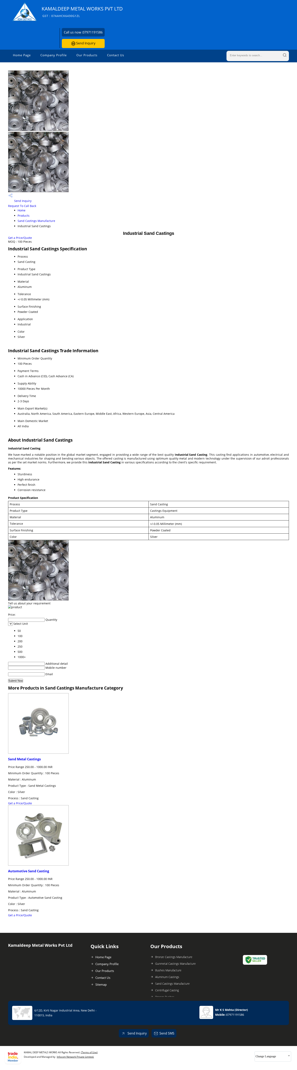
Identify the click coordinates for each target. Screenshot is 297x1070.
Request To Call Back (22, 206)
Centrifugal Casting (167, 990)
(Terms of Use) (89, 1052)
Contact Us (115, 55)
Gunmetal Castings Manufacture (175, 964)
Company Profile (53, 55)
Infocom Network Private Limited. (75, 1057)
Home (21, 210)
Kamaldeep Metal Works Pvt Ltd (82, 11)
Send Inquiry (85, 43)
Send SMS (166, 1033)
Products (23, 215)
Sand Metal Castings (24, 759)
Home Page (22, 55)
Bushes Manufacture (168, 970)
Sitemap (101, 984)
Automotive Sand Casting (28, 871)
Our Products (86, 55)
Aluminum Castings (167, 977)
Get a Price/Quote (20, 238)
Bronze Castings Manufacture (173, 957)
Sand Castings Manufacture (36, 221)
